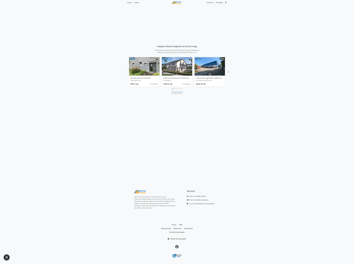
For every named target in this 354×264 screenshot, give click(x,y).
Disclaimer (177, 228)
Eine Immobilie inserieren (199, 200)
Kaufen (129, 2)
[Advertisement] (177, 116)
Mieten (137, 2)
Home (174, 225)
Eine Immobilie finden (197, 196)
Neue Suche (178, 92)
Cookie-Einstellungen (178, 239)
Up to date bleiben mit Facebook (201, 204)
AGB (180, 225)
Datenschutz (166, 228)
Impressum (188, 228)
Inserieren (210, 2)
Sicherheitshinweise (177, 232)
